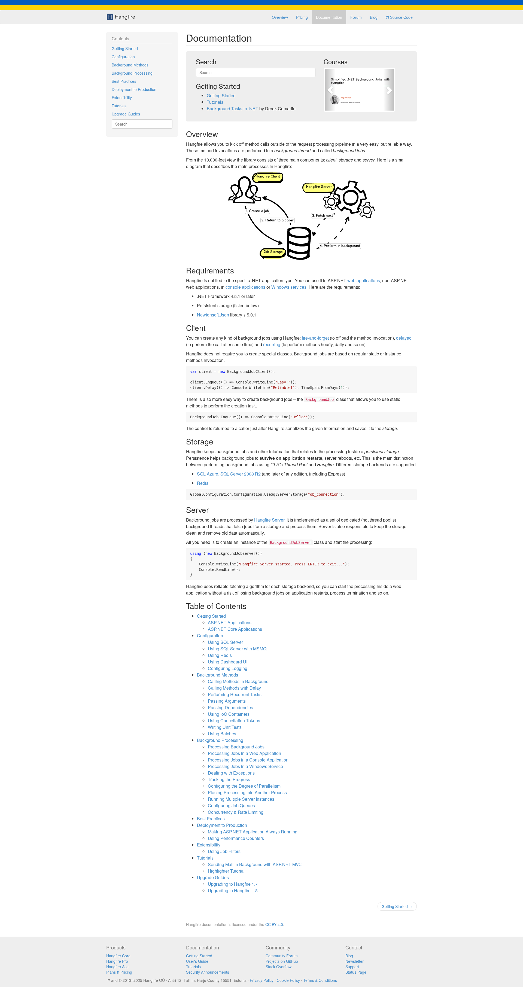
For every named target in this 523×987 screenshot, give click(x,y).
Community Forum (282, 955)
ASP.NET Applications (229, 622)
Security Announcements (207, 972)
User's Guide (197, 961)
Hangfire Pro (117, 961)
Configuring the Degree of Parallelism (244, 786)
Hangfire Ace (117, 966)
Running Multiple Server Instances (241, 799)
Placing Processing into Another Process (247, 792)
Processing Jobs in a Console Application (248, 760)
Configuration (123, 56)
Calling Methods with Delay (234, 688)
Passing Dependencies (230, 707)
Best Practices (124, 81)
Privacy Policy (261, 980)
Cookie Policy (288, 980)
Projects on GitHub (282, 961)
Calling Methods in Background (238, 681)
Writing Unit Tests (225, 727)
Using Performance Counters (236, 838)
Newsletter (354, 961)
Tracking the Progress (229, 779)
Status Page (355, 972)
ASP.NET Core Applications (235, 629)
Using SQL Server (225, 642)
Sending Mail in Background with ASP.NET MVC (255, 864)
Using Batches (222, 733)
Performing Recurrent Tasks (235, 694)
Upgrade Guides (126, 114)
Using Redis (220, 655)
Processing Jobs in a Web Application (244, 753)
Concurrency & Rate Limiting (235, 812)
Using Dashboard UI (227, 662)
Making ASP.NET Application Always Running (252, 831)
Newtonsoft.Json (213, 315)
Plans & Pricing (119, 972)
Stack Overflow (278, 966)
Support (352, 966)
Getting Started (125, 48)
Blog (374, 17)
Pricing (302, 17)
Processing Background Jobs (236, 747)
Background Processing (132, 73)
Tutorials (119, 105)
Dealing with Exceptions (231, 773)
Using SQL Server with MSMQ (237, 648)
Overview (280, 17)
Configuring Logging (227, 668)
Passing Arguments (227, 701)
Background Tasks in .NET (232, 108)
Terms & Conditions (320, 980)
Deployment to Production (134, 89)
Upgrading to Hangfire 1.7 (233, 884)
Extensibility (122, 97)
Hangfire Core (118, 955)
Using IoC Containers (229, 714)
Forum (356, 17)
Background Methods (130, 65)
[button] (330, 90)
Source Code (401, 17)
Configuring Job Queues (231, 805)
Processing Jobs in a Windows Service (245, 766)
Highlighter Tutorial (226, 871)
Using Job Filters (224, 851)
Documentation (329, 17)
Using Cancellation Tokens (234, 720)
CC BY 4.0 (274, 924)
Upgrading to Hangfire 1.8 (233, 890)
